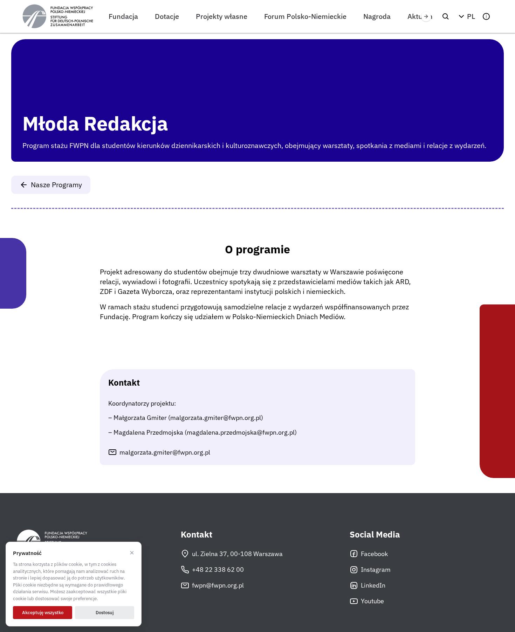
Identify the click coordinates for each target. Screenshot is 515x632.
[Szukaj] (445, 16)
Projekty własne (221, 16)
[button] (466, 16)
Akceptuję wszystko (42, 613)
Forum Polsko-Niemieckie (305, 16)
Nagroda (377, 16)
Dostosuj (105, 613)
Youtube (372, 601)
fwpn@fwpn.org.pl (218, 585)
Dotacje (167, 16)
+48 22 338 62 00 (218, 570)
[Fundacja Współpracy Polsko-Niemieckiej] (57, 16)
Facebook (374, 554)
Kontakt (196, 534)
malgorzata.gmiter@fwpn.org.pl (164, 452)
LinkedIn (373, 585)
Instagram (376, 570)
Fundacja (123, 16)
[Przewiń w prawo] (426, 16)
